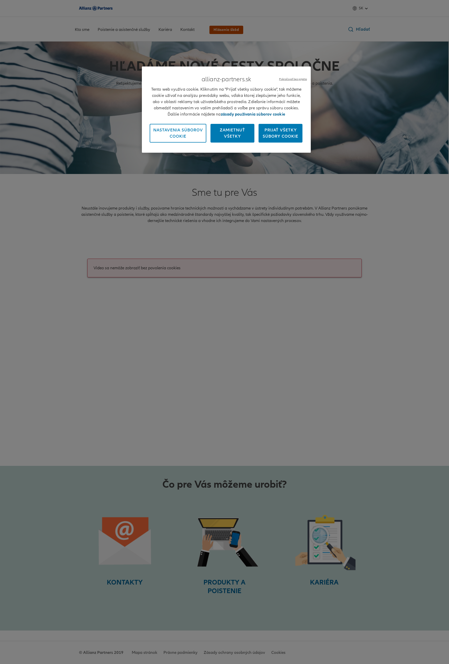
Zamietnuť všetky (232, 133)
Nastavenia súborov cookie (178, 133)
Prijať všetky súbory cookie (280, 133)
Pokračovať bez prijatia (293, 79)
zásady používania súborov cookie (253, 114)
